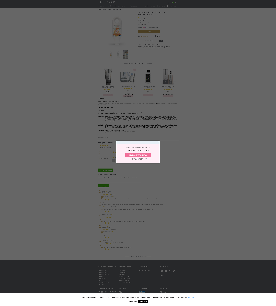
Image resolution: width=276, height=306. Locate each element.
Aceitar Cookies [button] (143, 301)
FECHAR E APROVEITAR (138, 155)
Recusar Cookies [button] (133, 301)
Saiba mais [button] (191, 297)
